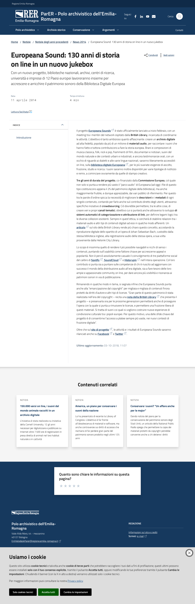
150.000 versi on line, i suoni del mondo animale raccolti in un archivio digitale (39, 410)
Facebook (103, 334)
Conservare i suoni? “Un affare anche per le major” (152, 408)
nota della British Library (141, 297)
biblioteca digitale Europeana (108, 165)
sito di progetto (100, 330)
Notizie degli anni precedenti (51, 42)
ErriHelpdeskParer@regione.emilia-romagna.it (35, 541)
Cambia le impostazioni (76, 592)
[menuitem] (177, 30)
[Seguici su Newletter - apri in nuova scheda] (152, 16)
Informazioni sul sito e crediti (143, 532)
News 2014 (79, 42)
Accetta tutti (48, 592)
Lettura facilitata (19, 112)
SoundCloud (111, 260)
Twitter (119, 334)
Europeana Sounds (100, 131)
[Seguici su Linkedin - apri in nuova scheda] (140, 16)
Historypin (130, 260)
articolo (80, 227)
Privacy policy (75, 581)
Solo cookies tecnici (23, 592)
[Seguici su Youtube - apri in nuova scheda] (146, 16)
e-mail (140, 536)
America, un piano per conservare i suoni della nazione (96, 408)
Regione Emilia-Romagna (23, 3)
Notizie (27, 42)
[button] (179, 16)
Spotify (95, 260)
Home (14, 42)
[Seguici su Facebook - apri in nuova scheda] (134, 16)
